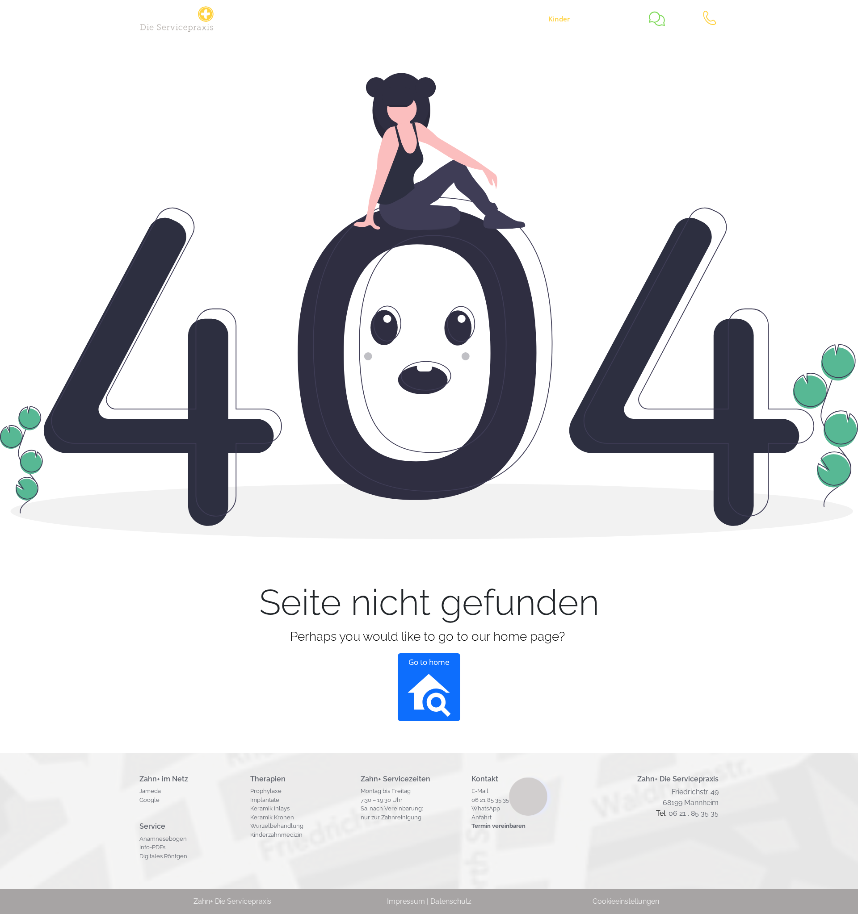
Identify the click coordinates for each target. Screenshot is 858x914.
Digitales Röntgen (163, 856)
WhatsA (482, 808)
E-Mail (479, 791)
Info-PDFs (152, 847)
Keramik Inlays (270, 808)
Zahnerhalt (454, 18)
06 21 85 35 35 (490, 800)
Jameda (150, 791)
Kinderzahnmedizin (276, 834)
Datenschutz (450, 901)
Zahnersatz (510, 18)
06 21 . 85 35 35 (694, 813)
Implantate (264, 800)
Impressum (406, 901)
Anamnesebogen (163, 838)
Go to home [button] (429, 662)
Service (377, 18)
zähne (569, 18)
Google (149, 800)
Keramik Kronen (272, 817)
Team (618, 18)
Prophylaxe (266, 791)
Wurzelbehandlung (276, 825)
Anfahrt (481, 817)
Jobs (415, 18)
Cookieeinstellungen (626, 901)
